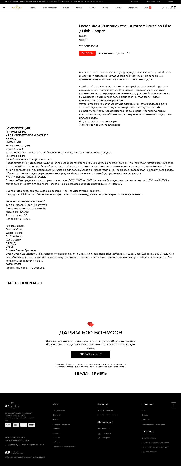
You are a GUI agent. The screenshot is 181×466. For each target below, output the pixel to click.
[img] (4, 8)
